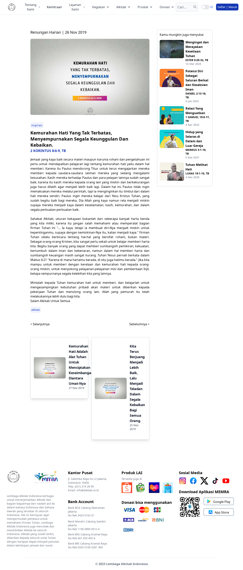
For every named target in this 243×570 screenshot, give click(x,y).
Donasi (165, 7)
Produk (143, 7)
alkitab (35, 310)
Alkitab (121, 7)
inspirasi (36, 125)
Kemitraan (54, 7)
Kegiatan (98, 7)
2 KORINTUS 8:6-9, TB (48, 150)
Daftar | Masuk (227, 7)
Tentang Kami (30, 7)
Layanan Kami (75, 7)
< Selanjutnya (40, 324)
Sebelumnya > (139, 324)
